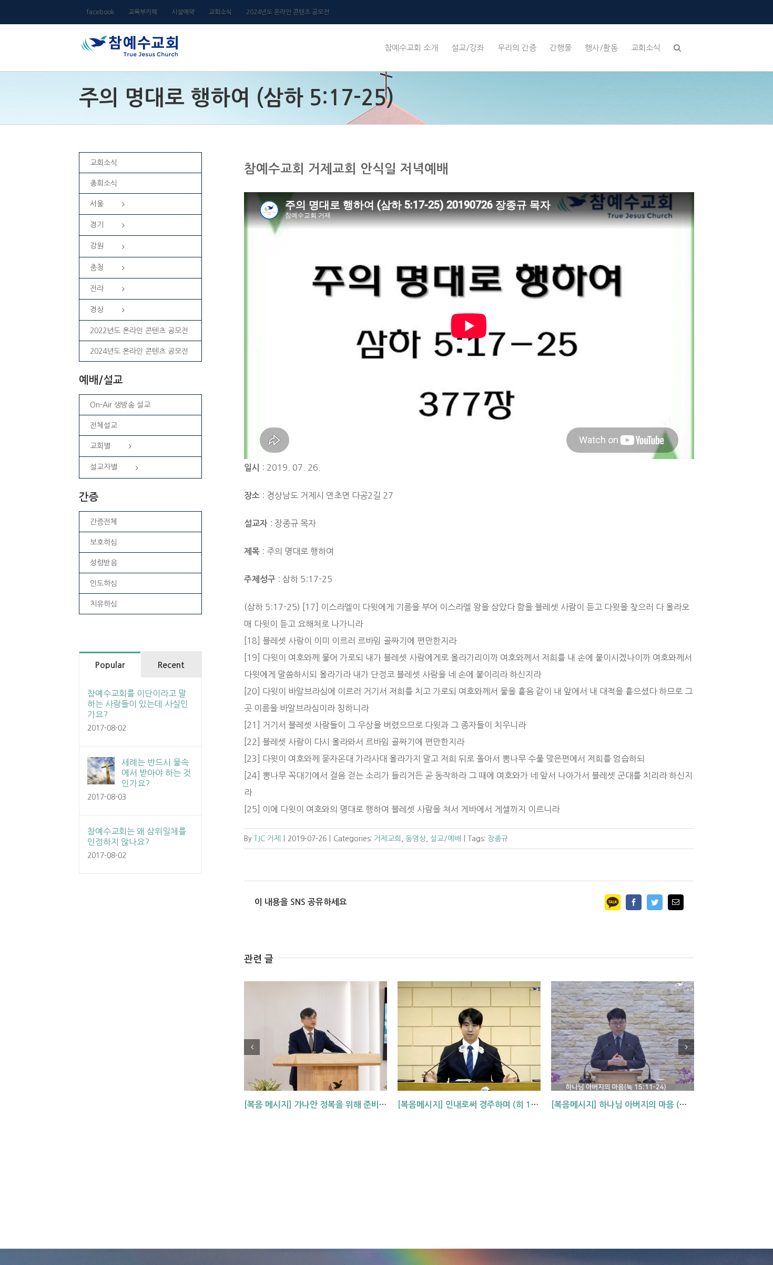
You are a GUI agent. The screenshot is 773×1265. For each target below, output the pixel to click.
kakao (613, 902)
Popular (110, 665)
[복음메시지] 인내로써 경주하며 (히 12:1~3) (477, 1105)
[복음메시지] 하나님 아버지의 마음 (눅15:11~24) (640, 1105)
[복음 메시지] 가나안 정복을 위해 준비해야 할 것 (329, 1105)
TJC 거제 (267, 838)
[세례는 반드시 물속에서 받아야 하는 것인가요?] (101, 765)
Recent (171, 665)
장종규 (497, 838)
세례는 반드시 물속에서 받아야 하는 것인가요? (156, 773)
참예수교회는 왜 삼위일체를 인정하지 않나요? (136, 836)
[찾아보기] (677, 46)
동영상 (415, 838)
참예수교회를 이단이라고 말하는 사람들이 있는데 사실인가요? (137, 704)
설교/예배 (445, 838)
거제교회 (387, 838)
